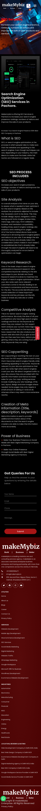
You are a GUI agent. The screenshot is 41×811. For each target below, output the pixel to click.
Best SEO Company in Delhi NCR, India (15, 768)
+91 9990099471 (12, 571)
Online (3, 724)
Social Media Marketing (10, 647)
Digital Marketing (7, 651)
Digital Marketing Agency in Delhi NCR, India (17, 764)
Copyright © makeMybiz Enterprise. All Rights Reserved (17, 802)
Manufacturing (7, 697)
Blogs (3, 605)
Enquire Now (37, 333)
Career (4, 609)
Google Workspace (8, 664)
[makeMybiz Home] (13, 5)
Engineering (5, 719)
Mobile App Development (11, 633)
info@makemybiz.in (13, 574)
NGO (3, 711)
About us (4, 600)
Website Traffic (7, 656)
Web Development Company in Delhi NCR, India (19, 748)
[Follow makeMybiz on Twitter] (3, 585)
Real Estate (5, 737)
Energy (3, 728)
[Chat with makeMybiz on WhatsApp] (3, 798)
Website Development (9, 629)
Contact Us (5, 614)
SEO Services (6, 642)
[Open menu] (35, 6)
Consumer (5, 702)
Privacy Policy (6, 618)
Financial (4, 706)
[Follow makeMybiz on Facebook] (9, 585)
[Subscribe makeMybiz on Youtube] (21, 585)
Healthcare (5, 733)
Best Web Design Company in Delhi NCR (16, 752)
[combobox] (28, 6)
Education (5, 715)
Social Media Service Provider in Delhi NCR (17, 777)
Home (3, 596)
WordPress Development (10, 673)
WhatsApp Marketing (9, 660)
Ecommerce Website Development (14, 678)
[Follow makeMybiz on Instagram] (15, 585)
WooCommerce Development (13, 638)
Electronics (5, 693)
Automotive (5, 688)
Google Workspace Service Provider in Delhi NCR (19, 772)
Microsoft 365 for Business (11, 669)
